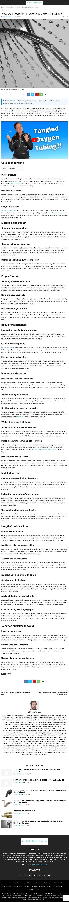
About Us (16, 883)
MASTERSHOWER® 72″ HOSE (24, 811)
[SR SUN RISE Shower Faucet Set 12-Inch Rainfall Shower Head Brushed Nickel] (6, 773)
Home (2, 7)
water (11, 186)
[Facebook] (28, 94)
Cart (65, 886)
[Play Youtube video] (34, 140)
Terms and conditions (38, 886)
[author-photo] (34, 710)
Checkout (32, 889)
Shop (38, 889)
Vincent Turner (7, 16)
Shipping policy (7, 886)
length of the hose (10, 210)
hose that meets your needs (57, 213)
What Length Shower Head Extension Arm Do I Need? (15, 693)
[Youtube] (49, 875)
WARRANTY (26, 886)
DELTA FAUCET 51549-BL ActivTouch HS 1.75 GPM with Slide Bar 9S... (39, 780)
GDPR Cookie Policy (57, 883)
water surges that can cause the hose (46, 449)
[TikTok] (39, 875)
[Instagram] (25, 875)
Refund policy (17, 886)
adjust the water (15, 183)
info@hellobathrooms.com (38, 864)
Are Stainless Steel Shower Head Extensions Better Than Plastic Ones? (52, 693)
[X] (32, 94)
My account (49, 886)
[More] (46, 94)
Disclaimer (9, 883)
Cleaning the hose (7, 347)
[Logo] (34, 844)
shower (6, 463)
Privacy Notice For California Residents (38, 883)
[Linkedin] (29, 875)
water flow (19, 417)
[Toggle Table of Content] (19, 168)
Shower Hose (9, 7)
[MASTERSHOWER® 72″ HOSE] (6, 814)
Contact (23, 883)
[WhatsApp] (41, 94)
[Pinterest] (37, 94)
